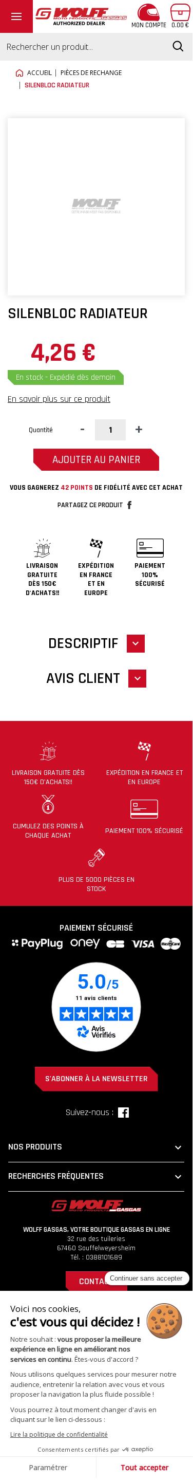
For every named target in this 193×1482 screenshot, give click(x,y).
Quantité (41, 430)
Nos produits (96, 1147)
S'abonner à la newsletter (96, 1078)
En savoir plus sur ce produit (59, 399)
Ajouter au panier (96, 460)
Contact (96, 1281)
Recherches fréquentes (96, 1177)
